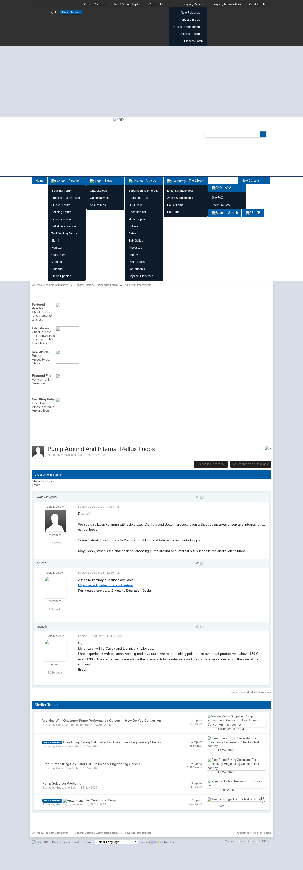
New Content (250, 180)
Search (231, 212)
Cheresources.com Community (50, 832)
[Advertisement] (151, 81)
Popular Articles (190, 19)
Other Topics (137, 262)
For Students (137, 269)
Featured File (41, 375)
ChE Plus (173, 212)
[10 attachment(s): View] (73, 800)
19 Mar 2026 (226, 750)
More (37, 485)
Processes (135, 247)
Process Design (189, 34)
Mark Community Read (65, 842)
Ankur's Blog (98, 205)
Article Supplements (180, 198)
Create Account (71, 12)
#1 (198, 497)
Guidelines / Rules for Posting (254, 832)
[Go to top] (151, 842)
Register (56, 247)
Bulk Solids (136, 240)
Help (88, 842)
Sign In (53, 12)
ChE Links (156, 4)
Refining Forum (61, 212)
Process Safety (193, 41)
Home (40, 180)
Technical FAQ (221, 204)
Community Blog (100, 198)
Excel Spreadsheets (180, 190)
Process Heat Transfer (65, 198)
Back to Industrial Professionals (251, 692)
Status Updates (61, 276)
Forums (72, 180)
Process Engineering (186, 26)
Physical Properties (141, 276)
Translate (169, 842)
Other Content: (95, 4)
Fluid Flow (135, 205)
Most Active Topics (127, 4)
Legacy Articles (194, 4)
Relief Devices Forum (65, 226)
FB (257, 212)
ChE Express (98, 190)
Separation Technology (143, 190)
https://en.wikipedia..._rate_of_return (105, 585)
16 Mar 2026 (226, 772)
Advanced (269, 134)
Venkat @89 (69, 454)
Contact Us (257, 4)
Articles (149, 180)
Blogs (107, 180)
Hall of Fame (175, 205)
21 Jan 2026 (226, 789)
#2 (198, 563)
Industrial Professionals (137, 832)
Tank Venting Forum (64, 233)
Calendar (57, 269)
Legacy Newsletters (227, 4)
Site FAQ (217, 197)
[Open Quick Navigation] (266, 180)
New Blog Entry (43, 399)
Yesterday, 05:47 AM (231, 728)
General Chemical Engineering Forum (96, 832)
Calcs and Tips (138, 198)
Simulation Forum (62, 219)
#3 (198, 626)
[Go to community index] (118, 119)
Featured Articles (38, 306)
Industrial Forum (61, 190)
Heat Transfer (137, 212)
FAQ (226, 187)
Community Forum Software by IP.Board (248, 841)
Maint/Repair (137, 219)
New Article (40, 352)
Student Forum (60, 205)
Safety (133, 233)
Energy (133, 254)
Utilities (133, 226)
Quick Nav (58, 254)
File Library (195, 180)
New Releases (190, 12)
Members (57, 262)
